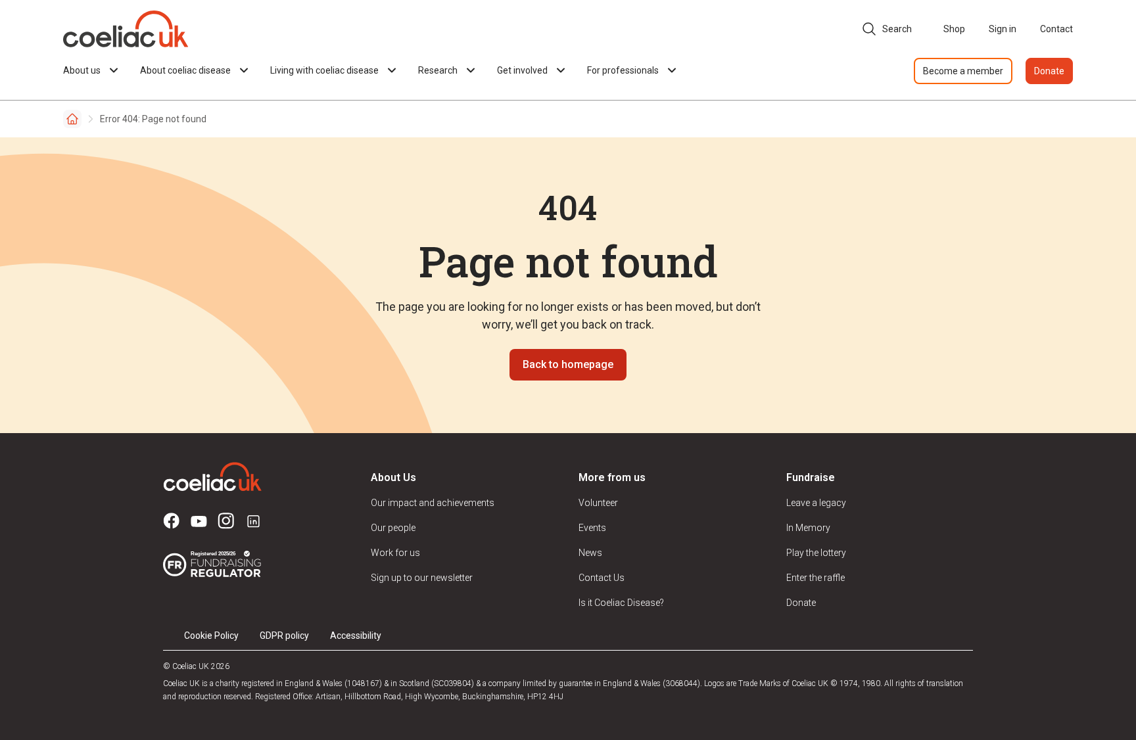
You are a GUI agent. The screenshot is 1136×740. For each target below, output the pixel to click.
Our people (393, 527)
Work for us (395, 552)
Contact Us (602, 577)
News (590, 552)
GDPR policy (284, 635)
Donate (1049, 71)
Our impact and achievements (432, 502)
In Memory (808, 527)
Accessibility (355, 635)
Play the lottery (816, 552)
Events (592, 527)
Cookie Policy (211, 635)
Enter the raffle (815, 577)
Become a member (963, 71)
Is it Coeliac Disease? (621, 602)
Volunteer (598, 502)
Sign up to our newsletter (422, 577)
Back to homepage (568, 364)
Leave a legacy (816, 502)
